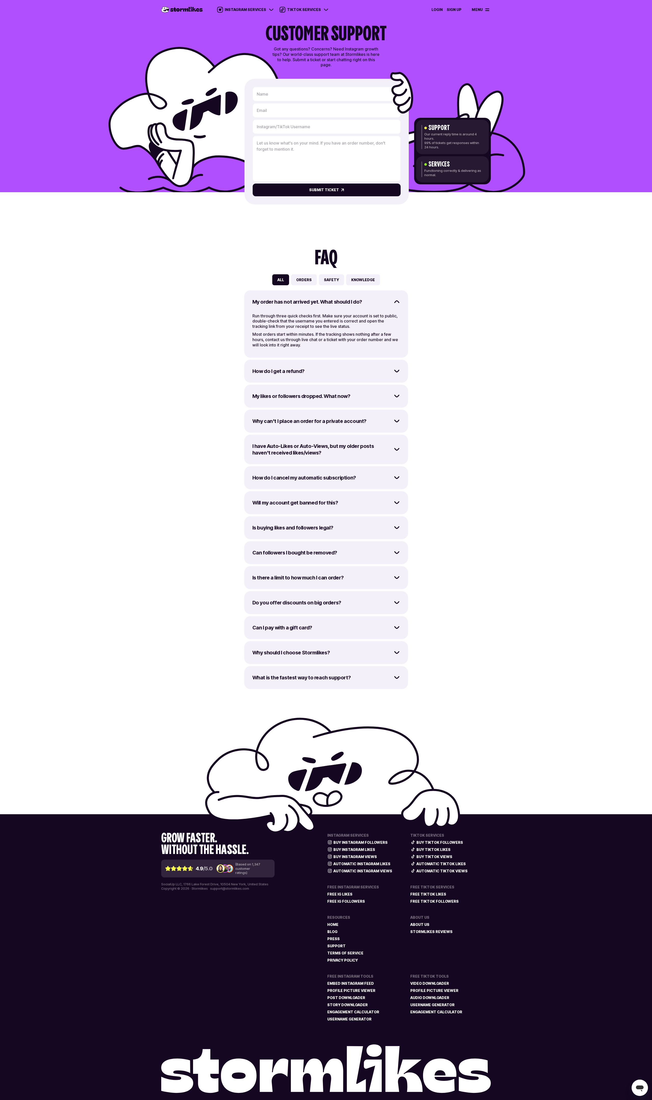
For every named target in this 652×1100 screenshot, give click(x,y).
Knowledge (363, 280)
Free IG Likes (339, 894)
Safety (331, 280)
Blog (332, 931)
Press (333, 939)
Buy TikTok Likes (433, 849)
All (280, 280)
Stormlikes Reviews (431, 931)
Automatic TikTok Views (442, 871)
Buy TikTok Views (434, 857)
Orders (304, 280)
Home (332, 924)
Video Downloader (429, 983)
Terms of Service (345, 953)
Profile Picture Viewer (351, 990)
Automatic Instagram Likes (361, 864)
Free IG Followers (346, 901)
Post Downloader (346, 997)
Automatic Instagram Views (362, 871)
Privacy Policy (342, 960)
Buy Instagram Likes (354, 849)
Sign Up (454, 9)
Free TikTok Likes (428, 894)
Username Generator (349, 1019)
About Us (419, 924)
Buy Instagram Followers (360, 842)
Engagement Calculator (353, 1012)
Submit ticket (324, 190)
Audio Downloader (429, 997)
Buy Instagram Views (355, 857)
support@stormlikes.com (229, 888)
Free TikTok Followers (434, 901)
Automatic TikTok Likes (441, 864)
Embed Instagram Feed (350, 983)
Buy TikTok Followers (439, 842)
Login (437, 9)
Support (336, 946)
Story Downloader (347, 1005)
